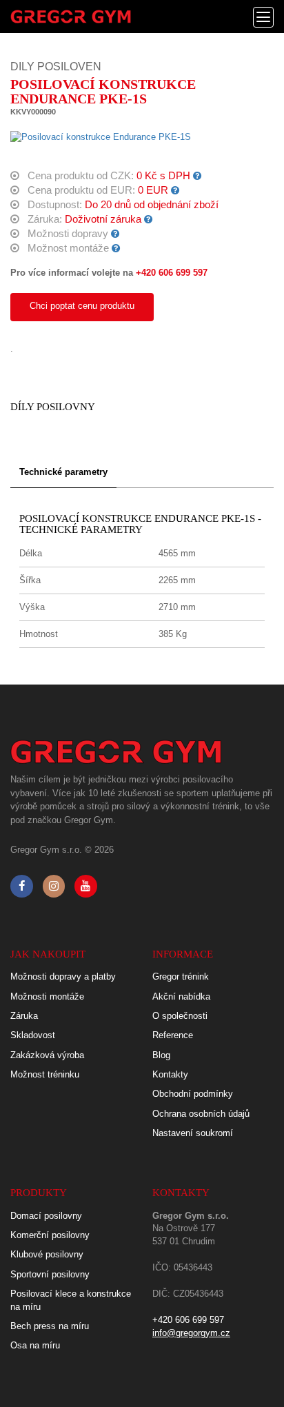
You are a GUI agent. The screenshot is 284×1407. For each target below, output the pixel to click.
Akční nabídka (181, 996)
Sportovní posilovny (50, 1274)
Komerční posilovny (50, 1235)
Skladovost (32, 1035)
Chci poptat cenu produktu (82, 306)
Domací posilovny (46, 1216)
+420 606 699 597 (171, 272)
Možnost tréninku (44, 1074)
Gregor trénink (180, 976)
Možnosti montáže (47, 996)
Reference (172, 1035)
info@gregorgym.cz (191, 1333)
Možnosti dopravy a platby (63, 976)
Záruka (24, 1016)
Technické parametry (63, 472)
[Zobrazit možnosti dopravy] (115, 233)
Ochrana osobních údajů (201, 1114)
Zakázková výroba (47, 1055)
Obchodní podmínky (192, 1094)
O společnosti (179, 1016)
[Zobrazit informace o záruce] (148, 219)
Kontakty (170, 1074)
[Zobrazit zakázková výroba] (197, 175)
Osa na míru (35, 1345)
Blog (161, 1055)
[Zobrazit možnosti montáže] (116, 248)
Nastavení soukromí (192, 1133)
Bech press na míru (49, 1326)
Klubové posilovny (46, 1254)
